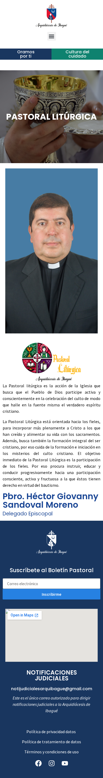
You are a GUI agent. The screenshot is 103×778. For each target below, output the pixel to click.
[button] (51, 36)
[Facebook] (38, 763)
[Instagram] (51, 763)
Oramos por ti (26, 54)
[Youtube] (64, 763)
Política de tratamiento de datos (51, 741)
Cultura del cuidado (77, 54)
